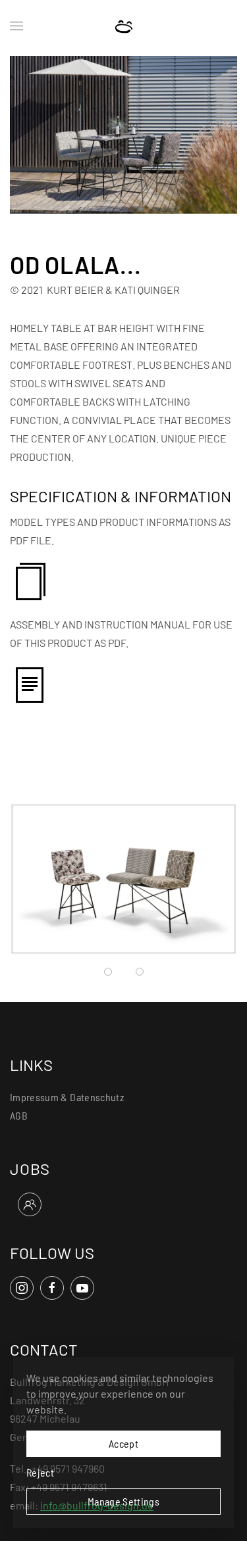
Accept (123, 1443)
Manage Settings (123, 1501)
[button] (16, 26)
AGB (19, 1115)
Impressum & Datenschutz (67, 1097)
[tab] (108, 972)
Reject (40, 1472)
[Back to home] (123, 26)
